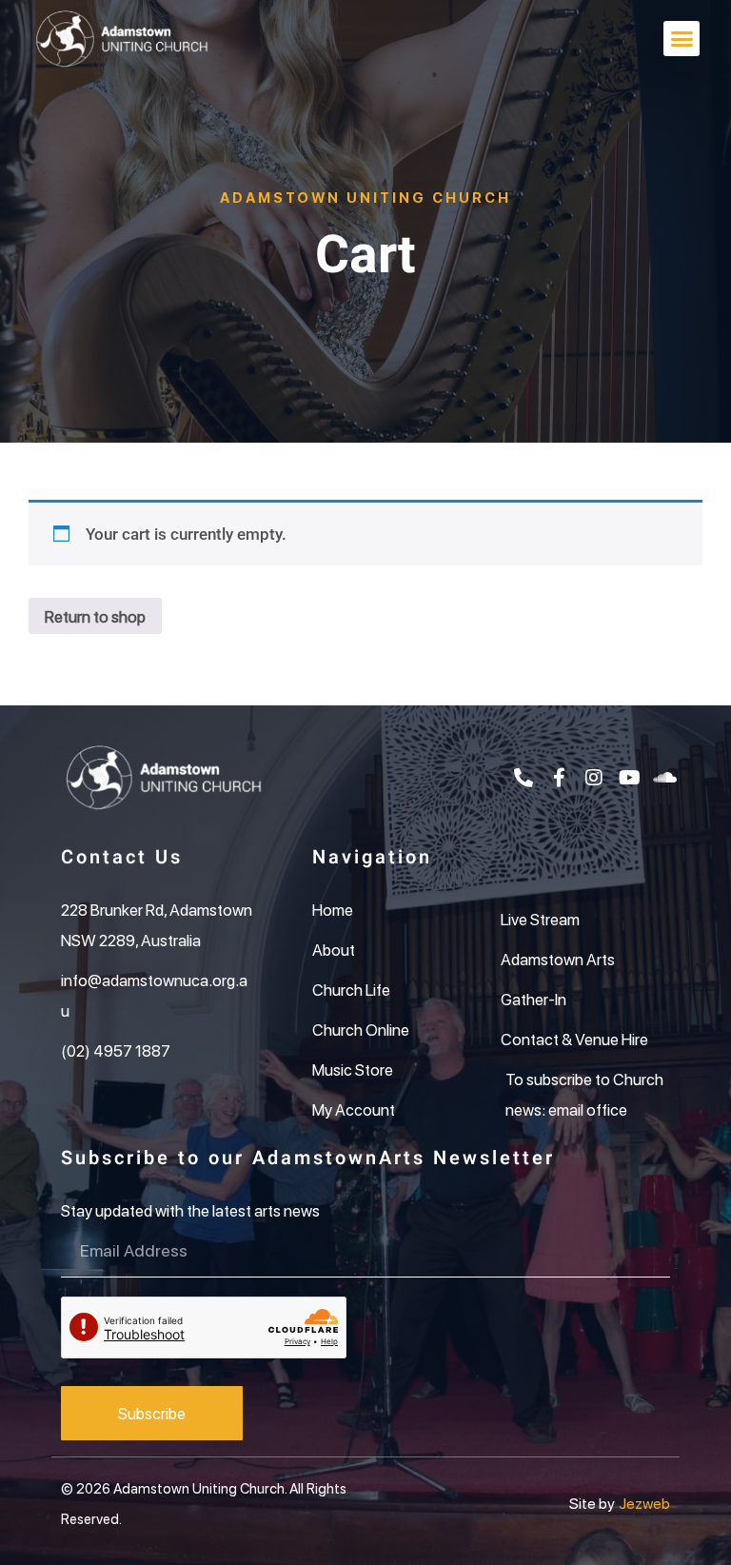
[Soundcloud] (664, 778)
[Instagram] (594, 778)
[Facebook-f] (558, 778)
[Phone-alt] (523, 778)
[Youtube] (629, 778)
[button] (681, 39)
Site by (592, 1503)
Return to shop (95, 615)
